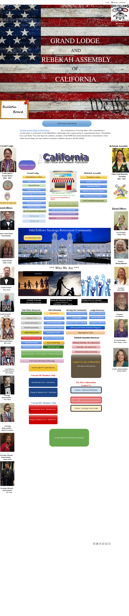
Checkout (122, 2)
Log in (107, 2)
